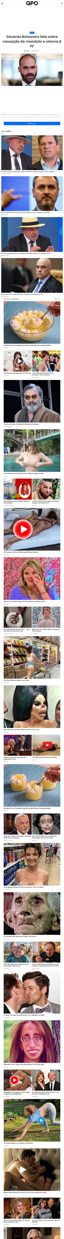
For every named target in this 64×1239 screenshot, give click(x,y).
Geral (32, 32)
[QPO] (32, 3)
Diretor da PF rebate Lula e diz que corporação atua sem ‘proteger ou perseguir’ (25, 212)
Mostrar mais (32, 123)
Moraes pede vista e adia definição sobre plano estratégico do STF (22, 294)
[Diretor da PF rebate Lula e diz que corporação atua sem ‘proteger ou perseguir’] (32, 193)
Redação (27, 50)
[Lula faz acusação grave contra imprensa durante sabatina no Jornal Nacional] (32, 234)
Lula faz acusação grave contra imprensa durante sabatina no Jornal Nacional (25, 253)
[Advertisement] (32, 18)
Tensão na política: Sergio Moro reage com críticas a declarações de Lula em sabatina (28, 171)
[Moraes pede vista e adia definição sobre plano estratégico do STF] (32, 275)
